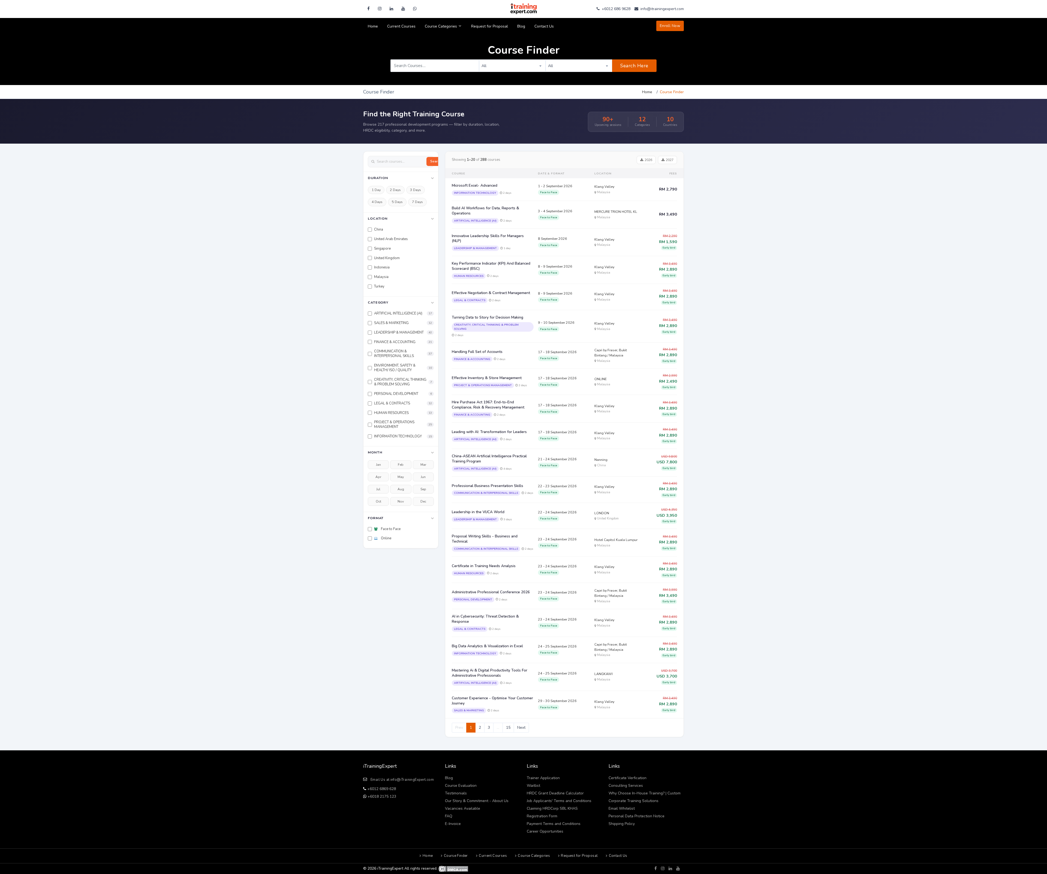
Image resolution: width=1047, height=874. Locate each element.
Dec (423, 501)
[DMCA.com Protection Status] (453, 868)
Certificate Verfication (627, 778)
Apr (378, 477)
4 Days (377, 201)
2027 (669, 160)
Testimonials (456, 793)
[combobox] (512, 65)
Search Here (634, 65)
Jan (378, 464)
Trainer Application (543, 778)
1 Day (376, 189)
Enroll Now (670, 25)
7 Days (417, 201)
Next (521, 727)
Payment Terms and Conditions (553, 823)
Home (373, 26)
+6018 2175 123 (381, 796)
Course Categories (441, 26)
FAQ (448, 816)
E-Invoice (453, 823)
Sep (423, 489)
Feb (401, 464)
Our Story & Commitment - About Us (477, 800)
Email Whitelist (622, 808)
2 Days (395, 189)
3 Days (415, 189)
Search (435, 161)
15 (508, 727)
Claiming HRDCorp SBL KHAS (552, 808)
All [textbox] (484, 65)
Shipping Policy (622, 823)
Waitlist (533, 785)
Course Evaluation (461, 785)
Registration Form (542, 816)
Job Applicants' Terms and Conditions (559, 800)
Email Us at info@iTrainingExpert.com (402, 779)
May (401, 477)
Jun (423, 477)
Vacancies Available (462, 808)
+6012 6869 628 (381, 788)
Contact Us (544, 26)
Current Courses (401, 26)
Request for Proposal (489, 26)
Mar (423, 464)
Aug (401, 489)
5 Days (397, 201)
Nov (401, 501)
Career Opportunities (545, 831)
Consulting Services (626, 785)
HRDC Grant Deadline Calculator (555, 793)
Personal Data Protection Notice (636, 816)
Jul (378, 489)
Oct (378, 501)
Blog (521, 26)
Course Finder (456, 855)
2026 (648, 160)
